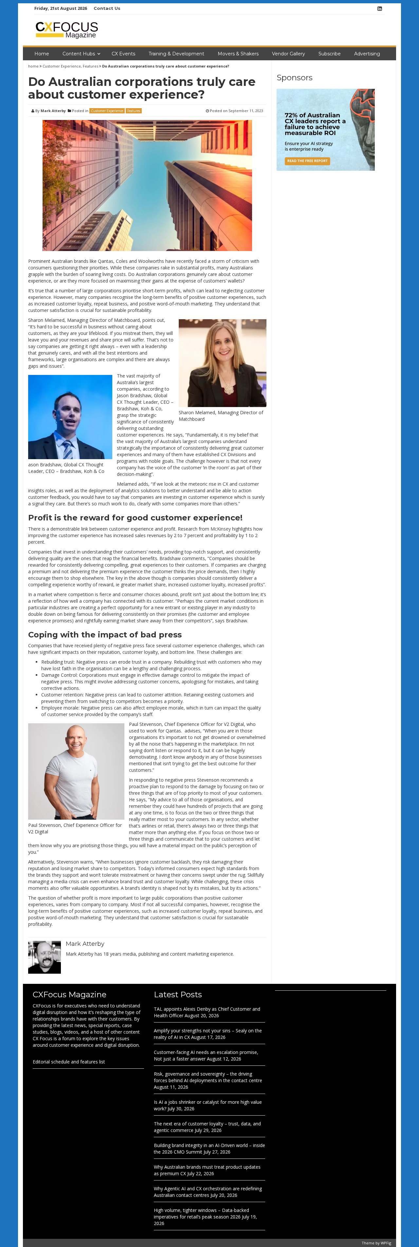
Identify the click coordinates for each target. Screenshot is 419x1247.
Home (41, 54)
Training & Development (176, 54)
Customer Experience (62, 66)
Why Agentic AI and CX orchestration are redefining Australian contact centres (208, 1191)
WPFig (386, 1242)
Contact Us (107, 8)
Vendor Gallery (288, 54)
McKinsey (220, 529)
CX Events (123, 54)
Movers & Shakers (238, 54)
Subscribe (330, 54)
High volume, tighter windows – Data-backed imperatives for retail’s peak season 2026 (201, 1213)
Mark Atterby (53, 110)
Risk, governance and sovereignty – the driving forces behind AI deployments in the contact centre (208, 1077)
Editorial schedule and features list (69, 1062)
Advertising (367, 54)
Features (90, 66)
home (34, 66)
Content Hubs (79, 54)
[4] (326, 129)
